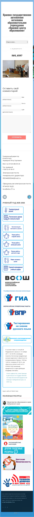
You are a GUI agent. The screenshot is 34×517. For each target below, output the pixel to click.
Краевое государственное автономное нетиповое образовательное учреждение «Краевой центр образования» (17, 22)
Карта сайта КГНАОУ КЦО (10, 391)
